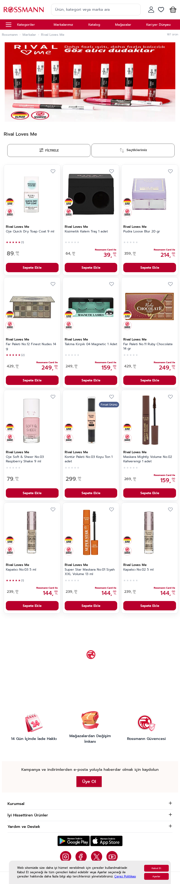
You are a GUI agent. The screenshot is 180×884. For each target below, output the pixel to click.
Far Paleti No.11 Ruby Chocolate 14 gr (148, 346)
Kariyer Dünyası (158, 24)
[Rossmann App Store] (106, 840)
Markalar (29, 35)
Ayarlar (156, 876)
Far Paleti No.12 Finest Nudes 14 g (31, 346)
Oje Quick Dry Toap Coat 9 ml (30, 231)
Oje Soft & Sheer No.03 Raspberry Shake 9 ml (25, 459)
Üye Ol (89, 781)
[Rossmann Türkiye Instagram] (65, 856)
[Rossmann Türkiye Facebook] (81, 856)
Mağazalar (123, 24)
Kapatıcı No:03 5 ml (21, 569)
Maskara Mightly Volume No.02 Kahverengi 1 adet (147, 459)
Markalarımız (63, 24)
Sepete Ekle (32, 267)
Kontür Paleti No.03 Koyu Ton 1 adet (88, 459)
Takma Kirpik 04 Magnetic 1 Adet (91, 344)
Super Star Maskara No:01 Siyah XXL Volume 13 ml (90, 571)
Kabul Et (156, 868)
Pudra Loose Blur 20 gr (141, 231)
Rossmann (10, 35)
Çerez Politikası (125, 876)
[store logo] (24, 9)
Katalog (94, 24)
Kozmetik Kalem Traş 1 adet (86, 231)
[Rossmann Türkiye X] (96, 856)
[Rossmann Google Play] (73, 840)
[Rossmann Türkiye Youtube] (112, 856)
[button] (172, 9)
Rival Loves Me (17, 226)
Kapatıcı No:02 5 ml (138, 569)
